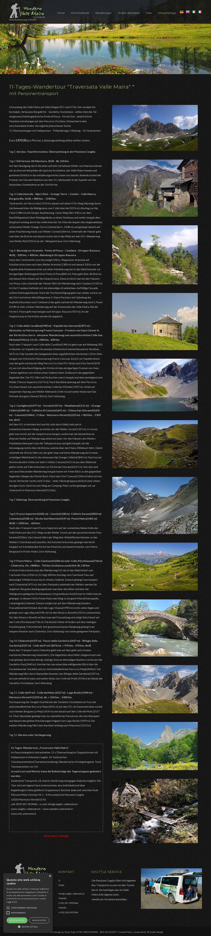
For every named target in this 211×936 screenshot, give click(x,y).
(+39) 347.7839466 (68, 903)
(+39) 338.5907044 (68, 912)
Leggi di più (12, 902)
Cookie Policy (125, 932)
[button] (28, 926)
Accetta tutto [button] (17, 920)
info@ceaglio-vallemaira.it (72, 893)
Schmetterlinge (167, 13)
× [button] (50, 876)
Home (61, 13)
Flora (148, 13)
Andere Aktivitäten (129, 13)
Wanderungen (103, 13)
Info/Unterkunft (80, 13)
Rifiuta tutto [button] (39, 920)
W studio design (155, 932)
